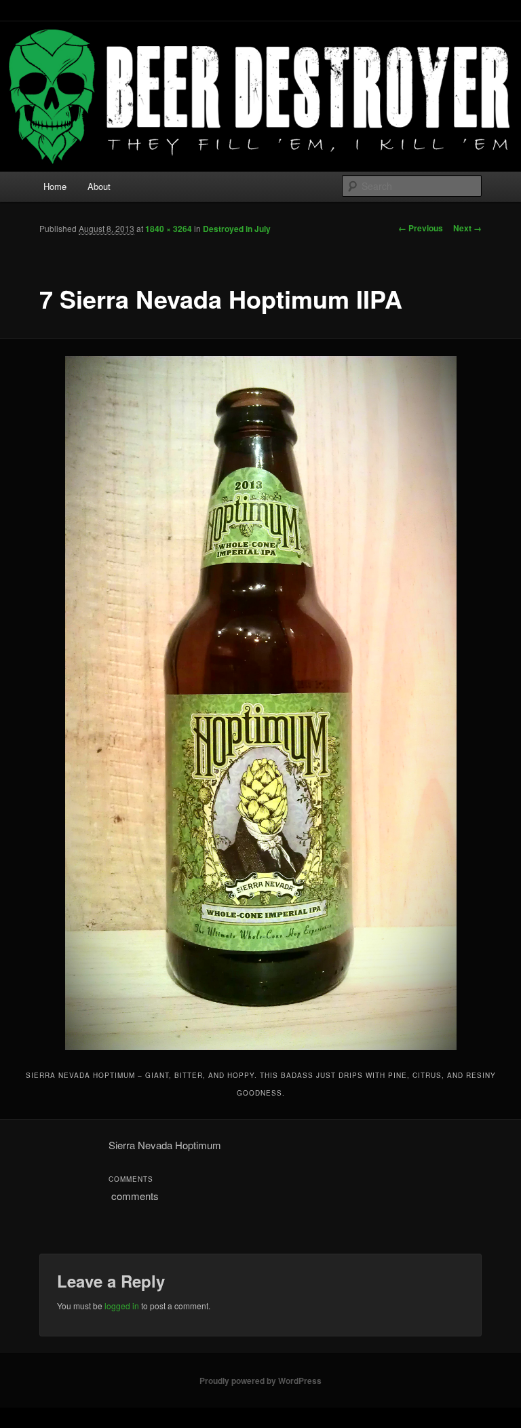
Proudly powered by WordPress (260, 1380)
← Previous (420, 228)
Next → (467, 228)
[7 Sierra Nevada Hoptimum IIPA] (260, 703)
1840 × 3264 (168, 229)
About (99, 186)
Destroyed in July (237, 229)
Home (54, 186)
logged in (121, 1305)
